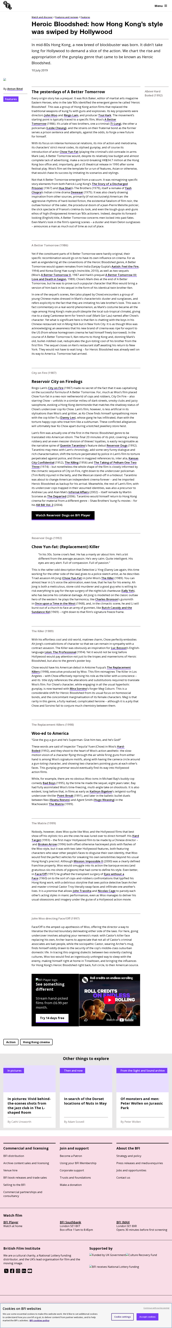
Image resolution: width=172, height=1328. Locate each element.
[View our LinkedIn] (24, 1272)
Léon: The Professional (60, 652)
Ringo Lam (71, 115)
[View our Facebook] (12, 1272)
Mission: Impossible (88, 861)
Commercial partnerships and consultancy (22, 1194)
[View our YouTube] (30, 1272)
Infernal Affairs (78, 492)
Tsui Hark (104, 115)
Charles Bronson (106, 599)
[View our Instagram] (18, 1272)
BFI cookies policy (39, 1320)
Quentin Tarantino (72, 445)
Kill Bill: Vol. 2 (44, 505)
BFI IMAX (123, 1222)
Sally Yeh (128, 591)
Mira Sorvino (78, 688)
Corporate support (72, 1170)
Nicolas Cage (107, 891)
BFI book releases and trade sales (25, 1177)
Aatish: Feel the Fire (125, 266)
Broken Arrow (47, 844)
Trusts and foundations (75, 1177)
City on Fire (55, 388)
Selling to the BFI (14, 1185)
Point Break (65, 796)
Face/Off (41, 874)
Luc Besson (119, 648)
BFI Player (10, 1222)
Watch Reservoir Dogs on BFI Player (63, 515)
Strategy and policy (128, 1156)
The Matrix (56, 804)
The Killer (107, 578)
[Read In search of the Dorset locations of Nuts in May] (86, 1096)
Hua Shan (65, 188)
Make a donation (71, 1185)
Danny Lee (67, 417)
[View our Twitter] (6, 1272)
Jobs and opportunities (131, 1170)
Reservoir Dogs (116, 445)
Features (85, 17)
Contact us (123, 1177)
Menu (159, 6)
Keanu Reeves (59, 800)
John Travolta (82, 891)
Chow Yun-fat (69, 152)
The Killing (71, 462)
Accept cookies (147, 1316)
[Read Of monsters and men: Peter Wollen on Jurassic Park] (142, 1096)
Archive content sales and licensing (26, 1163)
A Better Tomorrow (56, 275)
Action (11, 1042)
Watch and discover (42, 17)
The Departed (56, 496)
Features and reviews (66, 17)
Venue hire (10, 1170)
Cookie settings (122, 1316)
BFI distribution (13, 1156)
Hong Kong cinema (36, 1042)
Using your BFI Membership (78, 1163)
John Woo (50, 115)
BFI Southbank (70, 1222)
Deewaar (77, 192)
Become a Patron (71, 1156)
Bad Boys (49, 783)
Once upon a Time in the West (55, 603)
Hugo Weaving (104, 800)
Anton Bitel (15, 89)
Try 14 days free (52, 1018)
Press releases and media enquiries (139, 1163)
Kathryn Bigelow (101, 791)
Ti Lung (115, 124)
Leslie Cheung (56, 128)
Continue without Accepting (156, 1308)
